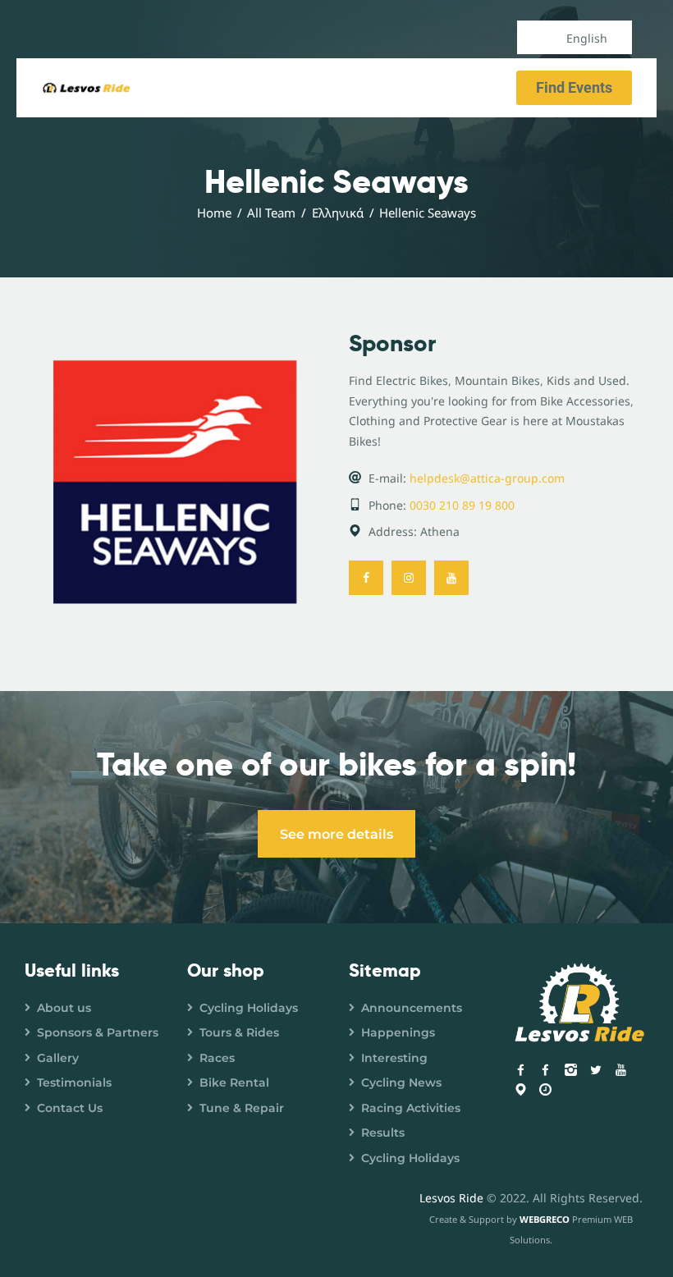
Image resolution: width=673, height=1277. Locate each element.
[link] (366, 578)
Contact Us (70, 1108)
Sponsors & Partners (97, 1032)
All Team (271, 212)
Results (383, 1132)
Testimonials (74, 1082)
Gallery (58, 1057)
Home (214, 212)
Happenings (398, 1032)
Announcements (411, 1007)
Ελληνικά (338, 212)
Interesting (394, 1057)
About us (64, 1007)
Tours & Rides (239, 1032)
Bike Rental (234, 1082)
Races (217, 1057)
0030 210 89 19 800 (462, 505)
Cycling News (401, 1082)
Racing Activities (410, 1108)
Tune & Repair (241, 1108)
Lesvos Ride (451, 1198)
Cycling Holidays (248, 1007)
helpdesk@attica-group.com (487, 478)
